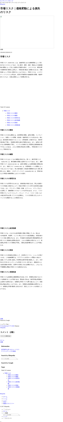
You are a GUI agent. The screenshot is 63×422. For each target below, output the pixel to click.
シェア (5, 400)
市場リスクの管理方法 (13, 118)
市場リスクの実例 (12, 122)
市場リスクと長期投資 (13, 125)
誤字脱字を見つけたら (7, 349)
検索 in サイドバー (8, 403)
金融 (1, 318)
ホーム (5, 396)
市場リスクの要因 (12, 113)
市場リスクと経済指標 (13, 120)
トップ (5, 398)
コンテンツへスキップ (6, 0)
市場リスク (7, 110)
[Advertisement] (21, 92)
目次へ (5, 401)
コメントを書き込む (6, 336)
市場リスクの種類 (12, 115)
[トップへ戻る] (0, 421)
